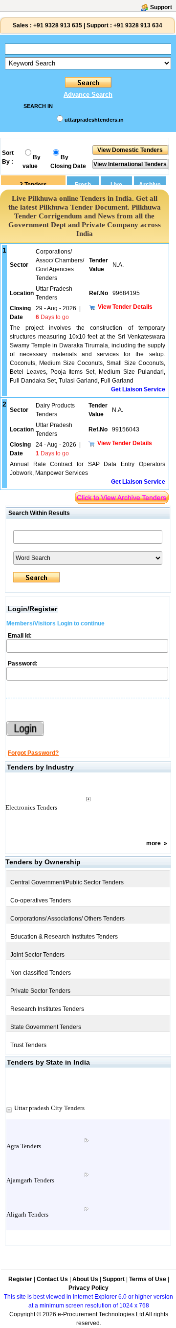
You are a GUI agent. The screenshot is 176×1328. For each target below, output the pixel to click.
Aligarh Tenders (27, 1214)
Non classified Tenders (40, 972)
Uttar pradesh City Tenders (49, 1108)
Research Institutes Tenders (47, 1009)
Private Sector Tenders (40, 990)
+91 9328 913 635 (57, 25)
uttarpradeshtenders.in (94, 120)
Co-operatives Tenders (40, 900)
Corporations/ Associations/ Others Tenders (67, 918)
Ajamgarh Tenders (30, 1180)
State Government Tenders (45, 1027)
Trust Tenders (28, 1045)
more (153, 843)
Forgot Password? (33, 753)
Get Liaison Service (138, 389)
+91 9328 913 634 (137, 25)
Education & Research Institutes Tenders (64, 936)
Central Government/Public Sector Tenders (67, 882)
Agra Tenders (23, 1146)
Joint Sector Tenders (37, 954)
